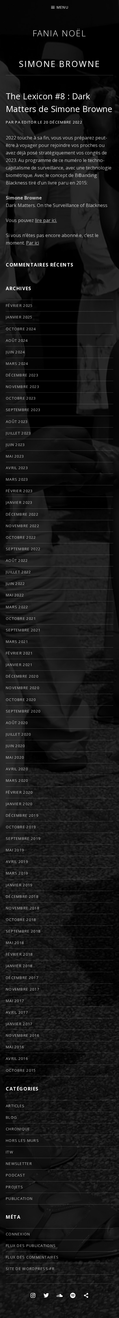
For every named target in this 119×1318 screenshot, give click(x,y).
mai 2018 (15, 942)
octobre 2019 (21, 826)
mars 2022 (17, 606)
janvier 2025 (19, 317)
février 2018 (19, 954)
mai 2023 (15, 456)
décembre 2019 (22, 815)
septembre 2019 (23, 838)
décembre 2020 (22, 676)
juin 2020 (15, 745)
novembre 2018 (22, 908)
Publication (19, 1198)
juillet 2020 (18, 734)
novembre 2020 (22, 687)
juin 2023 (15, 444)
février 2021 (19, 653)
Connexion (18, 1234)
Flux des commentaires (32, 1257)
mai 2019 (15, 850)
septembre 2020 (23, 711)
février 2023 (19, 490)
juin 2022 (15, 583)
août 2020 (17, 722)
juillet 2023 (18, 433)
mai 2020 (15, 757)
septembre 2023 (23, 409)
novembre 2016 (22, 1035)
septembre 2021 (23, 630)
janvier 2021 (19, 664)
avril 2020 (17, 768)
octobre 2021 (21, 618)
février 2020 (19, 792)
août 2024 (17, 340)
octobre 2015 (21, 1070)
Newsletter (19, 1163)
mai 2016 (15, 1046)
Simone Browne (59, 63)
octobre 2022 (21, 537)
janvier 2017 (19, 1023)
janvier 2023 (19, 502)
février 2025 (19, 305)
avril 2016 (17, 1058)
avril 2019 (17, 861)
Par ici (32, 243)
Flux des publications (31, 1245)
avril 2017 (17, 1012)
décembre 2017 (22, 977)
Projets (14, 1187)
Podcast (15, 1175)
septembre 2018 (23, 931)
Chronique (18, 1128)
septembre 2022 (23, 548)
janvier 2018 (19, 965)
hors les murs (22, 1140)
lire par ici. (46, 220)
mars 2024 (17, 363)
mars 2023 (17, 479)
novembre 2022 (22, 525)
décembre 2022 (22, 514)
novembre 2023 (22, 386)
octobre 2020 (21, 699)
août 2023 (17, 421)
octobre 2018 (21, 919)
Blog (11, 1117)
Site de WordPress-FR (30, 1268)
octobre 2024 (21, 328)
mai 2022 (15, 595)
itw (9, 1152)
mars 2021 (17, 641)
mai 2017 (15, 1000)
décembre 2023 (22, 375)
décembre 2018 (22, 896)
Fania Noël (60, 33)
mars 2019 (17, 873)
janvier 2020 (19, 803)
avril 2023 (17, 467)
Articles (15, 1105)
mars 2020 (17, 780)
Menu (62, 7)
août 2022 (17, 560)
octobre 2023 (21, 398)
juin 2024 (15, 352)
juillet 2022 (18, 572)
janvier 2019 (19, 885)
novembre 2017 (22, 989)
